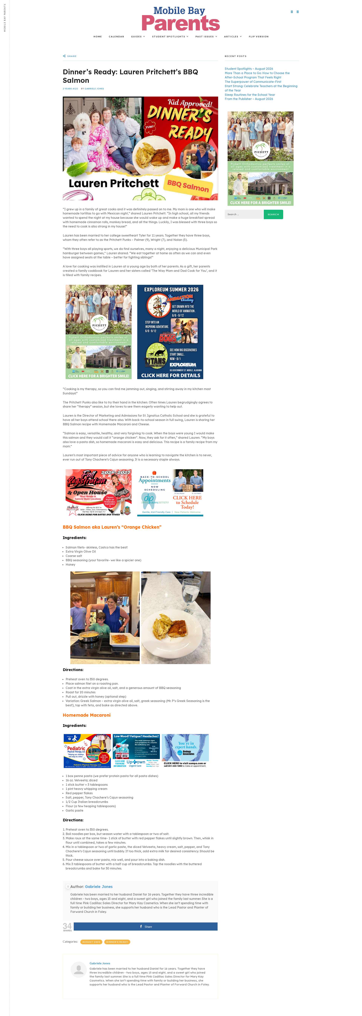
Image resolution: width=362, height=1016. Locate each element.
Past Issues (205, 36)
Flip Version (259, 36)
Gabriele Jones (94, 88)
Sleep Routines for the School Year (250, 95)
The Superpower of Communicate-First (253, 82)
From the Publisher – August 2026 (249, 99)
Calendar (116, 36)
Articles (231, 36)
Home (98, 36)
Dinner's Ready (117, 942)
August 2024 (91, 942)
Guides (136, 36)
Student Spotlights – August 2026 (249, 69)
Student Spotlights (168, 36)
